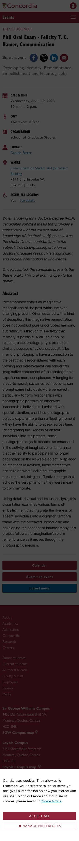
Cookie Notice (51, 801)
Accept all (39, 816)
